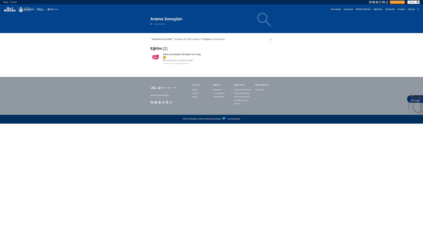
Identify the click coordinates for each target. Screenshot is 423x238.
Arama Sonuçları (159, 24)
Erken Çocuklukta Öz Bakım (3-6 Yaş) (182, 54)
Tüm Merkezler (259, 90)
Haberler (195, 90)
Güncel (411, 9)
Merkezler (390, 9)
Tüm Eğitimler (217, 90)
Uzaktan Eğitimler (219, 97)
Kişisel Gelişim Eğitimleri (242, 93)
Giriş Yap (412, 2)
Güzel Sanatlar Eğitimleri (242, 97)
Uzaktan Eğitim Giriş (397, 2)
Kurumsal (13, 2)
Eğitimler (378, 9)
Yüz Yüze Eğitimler (219, 93)
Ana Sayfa (336, 9)
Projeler (401, 9)
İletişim (5, 2)
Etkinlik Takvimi (363, 9)
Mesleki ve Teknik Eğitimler (242, 90)
